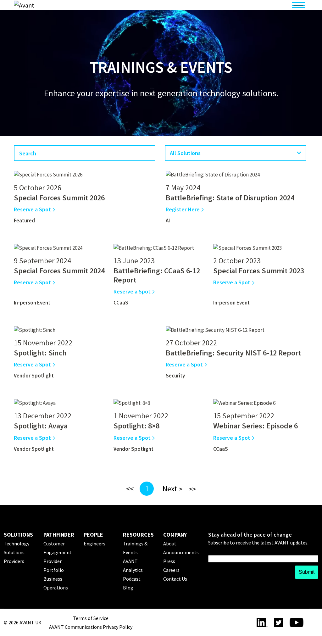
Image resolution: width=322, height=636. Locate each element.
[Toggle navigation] (298, 5)
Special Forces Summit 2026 (59, 198)
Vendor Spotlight (34, 375)
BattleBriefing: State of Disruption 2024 (230, 198)
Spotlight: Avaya (41, 426)
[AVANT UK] (57, 5)
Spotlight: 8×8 (136, 426)
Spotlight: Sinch (40, 353)
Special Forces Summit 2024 (59, 271)
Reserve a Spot (33, 209)
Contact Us (175, 579)
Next (170, 489)
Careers (171, 570)
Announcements (181, 552)
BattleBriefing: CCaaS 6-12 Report (157, 275)
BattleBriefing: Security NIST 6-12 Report (233, 353)
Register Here (183, 209)
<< (130, 489)
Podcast (132, 579)
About (169, 543)
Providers (14, 561)
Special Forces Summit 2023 (258, 271)
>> (192, 489)
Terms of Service (90, 618)
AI (168, 220)
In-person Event (32, 302)
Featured (24, 220)
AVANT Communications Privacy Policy (90, 627)
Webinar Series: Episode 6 (255, 426)
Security (175, 375)
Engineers (94, 543)
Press (169, 561)
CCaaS (121, 302)
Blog (128, 587)
